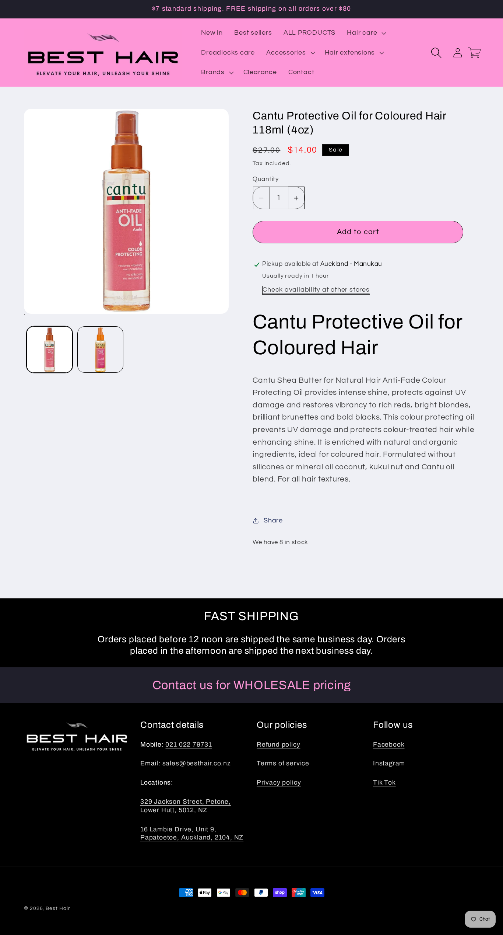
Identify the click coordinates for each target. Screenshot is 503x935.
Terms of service (283, 763)
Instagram (389, 763)
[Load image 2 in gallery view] (100, 350)
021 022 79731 (188, 744)
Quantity (265, 179)
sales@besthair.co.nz (196, 763)
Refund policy (278, 744)
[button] (365, 33)
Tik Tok (384, 782)
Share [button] (273, 520)
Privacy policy (279, 782)
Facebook (388, 744)
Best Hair (58, 908)
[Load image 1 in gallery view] (50, 350)
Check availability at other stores (316, 289)
